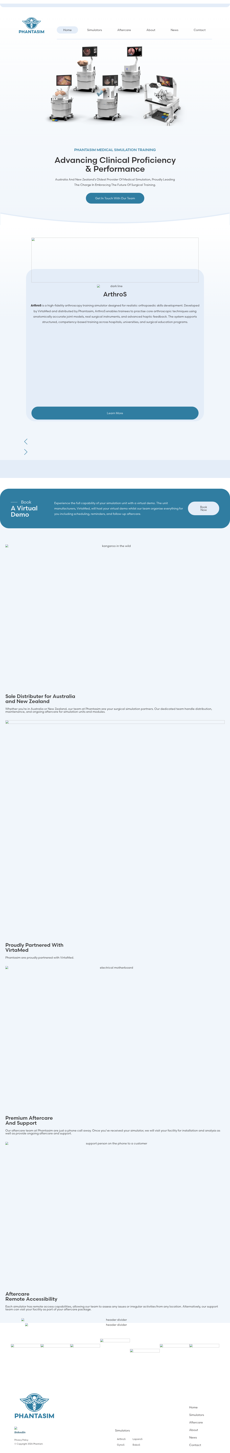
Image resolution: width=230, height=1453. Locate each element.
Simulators (94, 30)
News (174, 30)
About (150, 30)
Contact (200, 30)
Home (67, 30)
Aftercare (124, 30)
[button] (115, 439)
